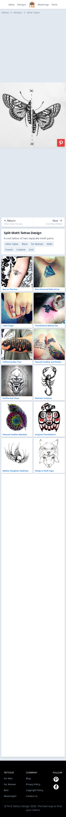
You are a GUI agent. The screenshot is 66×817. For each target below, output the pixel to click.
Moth (49, 243)
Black (25, 243)
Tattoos (5, 12)
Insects (9, 249)
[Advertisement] (33, 48)
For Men (8, 778)
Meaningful (10, 796)
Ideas (11, 4)
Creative (20, 249)
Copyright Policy (34, 790)
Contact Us (31, 796)
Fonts (55, 4)
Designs (21, 4)
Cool (31, 249)
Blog (28, 778)
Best (6, 790)
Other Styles (33, 12)
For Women (37, 243)
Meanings (43, 4)
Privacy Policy (33, 784)
